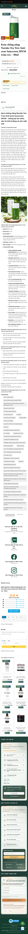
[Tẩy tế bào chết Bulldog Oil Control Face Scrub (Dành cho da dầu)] (7, 666)
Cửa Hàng (11, 40)
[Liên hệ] (22, 923)
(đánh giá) (9, 67)
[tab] (10, 514)
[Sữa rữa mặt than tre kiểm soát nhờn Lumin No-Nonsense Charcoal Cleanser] (21, 718)
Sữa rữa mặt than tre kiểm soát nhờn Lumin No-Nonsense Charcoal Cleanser (21, 728)
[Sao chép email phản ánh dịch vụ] (23, 770)
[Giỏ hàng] (26, 6)
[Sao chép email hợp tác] (23, 765)
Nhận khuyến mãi (14, 857)
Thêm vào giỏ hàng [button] (7, 681)
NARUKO (12, 61)
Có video (8, 619)
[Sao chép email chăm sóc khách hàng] (23, 760)
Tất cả (4, 617)
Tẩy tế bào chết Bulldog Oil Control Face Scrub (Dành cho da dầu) (7, 677)
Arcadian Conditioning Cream (7, 728)
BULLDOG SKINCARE (7, 673)
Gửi (14, 646)
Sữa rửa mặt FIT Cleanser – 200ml (7, 703)
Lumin (20, 673)
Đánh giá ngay (14, 611)
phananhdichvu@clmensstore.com (14, 771)
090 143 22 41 (10, 755)
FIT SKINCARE (7, 699)
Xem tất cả (22, 76)
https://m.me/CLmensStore (14, 387)
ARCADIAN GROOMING (21, 699)
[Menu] (2, 6)
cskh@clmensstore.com (12, 760)
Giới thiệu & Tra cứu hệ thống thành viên (15, 900)
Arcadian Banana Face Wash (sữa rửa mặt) (21, 703)
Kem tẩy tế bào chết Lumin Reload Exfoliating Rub (20, 677)
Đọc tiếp (20, 681)
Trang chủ (4, 40)
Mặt (16, 40)
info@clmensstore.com (12, 765)
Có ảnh (13, 619)
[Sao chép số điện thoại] (23, 755)
